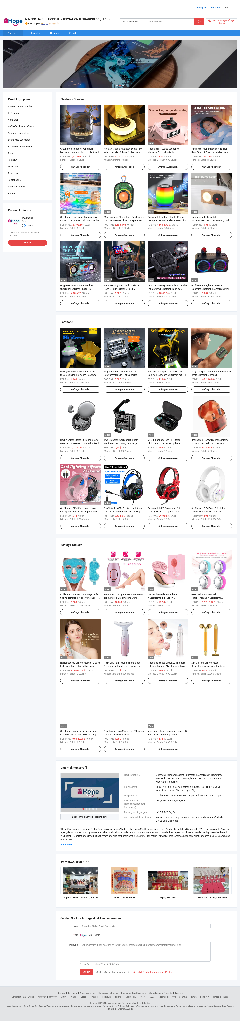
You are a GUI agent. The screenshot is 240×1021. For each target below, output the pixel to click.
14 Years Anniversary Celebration (211, 897)
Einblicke (179, 993)
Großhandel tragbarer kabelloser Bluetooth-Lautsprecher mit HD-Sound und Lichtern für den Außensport (79, 152)
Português (106, 996)
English (31, 996)
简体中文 (42, 996)
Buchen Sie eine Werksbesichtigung (90, 816)
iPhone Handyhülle (17, 186)
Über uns (54, 33)
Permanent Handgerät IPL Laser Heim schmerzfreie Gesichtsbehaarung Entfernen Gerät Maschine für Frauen (123, 598)
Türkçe (194, 996)
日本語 (63, 996)
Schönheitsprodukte (18, 133)
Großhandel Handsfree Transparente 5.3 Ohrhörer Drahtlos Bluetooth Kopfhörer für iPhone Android (209, 443)
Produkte (35, 33)
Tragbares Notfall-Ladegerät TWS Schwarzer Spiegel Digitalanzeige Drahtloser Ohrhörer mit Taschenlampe (123, 375)
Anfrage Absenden (80, 166)
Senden (86, 971)
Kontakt (73, 33)
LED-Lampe (14, 113)
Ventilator (13, 119)
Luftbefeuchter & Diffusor (21, 126)
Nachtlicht (13, 166)
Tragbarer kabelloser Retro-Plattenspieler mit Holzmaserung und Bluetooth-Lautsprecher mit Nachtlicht (210, 220)
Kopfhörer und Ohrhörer (20, 146)
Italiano (118, 996)
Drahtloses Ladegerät (19, 139)
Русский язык (131, 996)
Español (84, 996)
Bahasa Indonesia (220, 996)
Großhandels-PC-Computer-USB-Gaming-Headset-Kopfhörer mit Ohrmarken (164, 512)
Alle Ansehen (66, 844)
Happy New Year (167, 897)
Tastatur (12, 159)
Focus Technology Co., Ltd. (117, 1003)
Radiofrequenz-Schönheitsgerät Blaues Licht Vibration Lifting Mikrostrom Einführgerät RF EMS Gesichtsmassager (80, 666)
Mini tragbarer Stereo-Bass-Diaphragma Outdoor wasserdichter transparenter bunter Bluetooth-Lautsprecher (124, 220)
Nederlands (164, 996)
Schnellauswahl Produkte (160, 993)
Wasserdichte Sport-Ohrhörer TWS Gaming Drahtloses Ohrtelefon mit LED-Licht (167, 375)
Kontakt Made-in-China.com (133, 993)
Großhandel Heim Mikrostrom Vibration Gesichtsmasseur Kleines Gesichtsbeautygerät (124, 734)
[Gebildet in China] (24, 6)
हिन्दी (174, 996)
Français (73, 996)
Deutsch (95, 996)
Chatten (30, 225)
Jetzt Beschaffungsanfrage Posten (152, 972)
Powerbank (14, 173)
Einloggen (202, 7)
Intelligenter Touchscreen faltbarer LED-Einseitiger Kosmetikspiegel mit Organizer (167, 734)
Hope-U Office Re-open (124, 897)
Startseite (13, 33)
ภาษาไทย (183, 996)
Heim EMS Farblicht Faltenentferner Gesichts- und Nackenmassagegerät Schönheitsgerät (122, 666)
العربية (152, 996)
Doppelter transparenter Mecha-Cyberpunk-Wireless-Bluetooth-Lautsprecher (76, 289)
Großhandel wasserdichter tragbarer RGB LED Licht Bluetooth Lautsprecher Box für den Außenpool (79, 220)
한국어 (143, 996)
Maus (11, 153)
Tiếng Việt (204, 996)
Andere (11, 193)
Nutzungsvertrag (87, 993)
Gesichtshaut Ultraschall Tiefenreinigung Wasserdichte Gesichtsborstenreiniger (206, 598)
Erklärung (72, 993)
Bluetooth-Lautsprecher (20, 106)
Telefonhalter (14, 179)
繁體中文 (53, 996)
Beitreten (215, 7)
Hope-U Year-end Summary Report (80, 897)
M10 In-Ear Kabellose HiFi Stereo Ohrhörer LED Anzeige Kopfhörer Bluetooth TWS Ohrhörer (164, 443)
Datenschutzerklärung (108, 993)
